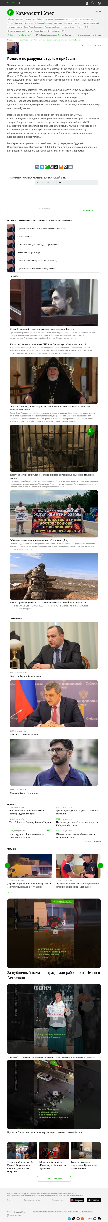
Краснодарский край (90, 23)
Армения (49, 19)
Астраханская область (63, 19)
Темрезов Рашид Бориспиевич (25, 675)
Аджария (19, 19)
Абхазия (11, 19)
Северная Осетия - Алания (72, 27)
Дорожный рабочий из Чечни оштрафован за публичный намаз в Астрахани (29, 885)
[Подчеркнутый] (48, 182)
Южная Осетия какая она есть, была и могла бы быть (61, 40)
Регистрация (45, 209)
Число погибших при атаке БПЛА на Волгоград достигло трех (28, 812)
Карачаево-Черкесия (72, 23)
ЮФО (64, 31)
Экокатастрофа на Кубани (89, 35)
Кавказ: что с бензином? (20, 35)
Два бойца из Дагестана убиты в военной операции (77, 812)
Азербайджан (38, 19)
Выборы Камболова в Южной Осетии (54, 35)
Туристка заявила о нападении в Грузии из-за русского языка (84, 1165)
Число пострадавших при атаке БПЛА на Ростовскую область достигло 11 (48, 344)
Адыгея (28, 19)
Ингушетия (28, 23)
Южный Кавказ (54, 31)
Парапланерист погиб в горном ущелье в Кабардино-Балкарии (77, 823)
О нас (9, 1200)
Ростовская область (52, 27)
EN (13, 3)
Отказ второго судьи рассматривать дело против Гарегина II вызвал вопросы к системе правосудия (50, 408)
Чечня (29, 31)
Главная (10, 40)
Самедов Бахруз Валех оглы (24, 793)
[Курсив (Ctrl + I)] (42, 182)
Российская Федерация (33, 27)
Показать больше (54, 1179)
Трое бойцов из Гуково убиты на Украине (30, 822)
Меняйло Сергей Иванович (24, 734)
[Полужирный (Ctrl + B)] (37, 182)
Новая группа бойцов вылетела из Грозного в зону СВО (26, 836)
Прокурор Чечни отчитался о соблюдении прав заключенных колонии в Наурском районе (52, 476)
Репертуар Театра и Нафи (29, 252)
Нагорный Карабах (15, 27)
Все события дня (93, 842)
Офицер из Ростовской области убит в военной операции (75, 835)
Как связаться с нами (32, 1200)
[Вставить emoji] (60, 182)
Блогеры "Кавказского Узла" (27, 40)
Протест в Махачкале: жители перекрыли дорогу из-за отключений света (44, 1132)
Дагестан (18, 23)
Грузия (10, 23)
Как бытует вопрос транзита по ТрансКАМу (38, 260)
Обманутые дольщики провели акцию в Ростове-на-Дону (39, 540)
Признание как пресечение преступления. (36, 268)
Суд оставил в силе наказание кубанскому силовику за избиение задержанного (77, 885)
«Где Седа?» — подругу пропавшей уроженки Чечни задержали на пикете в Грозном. (51, 1056)
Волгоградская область (84, 19)
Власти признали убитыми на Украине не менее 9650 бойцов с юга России (48, 602)
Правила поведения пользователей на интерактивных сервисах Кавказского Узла (63, 1212)
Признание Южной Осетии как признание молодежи (42, 228)
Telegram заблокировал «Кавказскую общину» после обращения (54, 1165)
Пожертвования (58, 1200)
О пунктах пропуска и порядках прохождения (38, 244)
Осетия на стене (25, 236)
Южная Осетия (39, 31)
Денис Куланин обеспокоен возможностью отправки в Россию (42, 329)
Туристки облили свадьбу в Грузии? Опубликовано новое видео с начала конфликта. (21, 1166)
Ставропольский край (16, 31)
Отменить (88, 210)
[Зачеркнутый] (53, 182)
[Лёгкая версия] (19, 3)
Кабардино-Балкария (43, 23)
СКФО (87, 27)
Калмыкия (58, 23)
